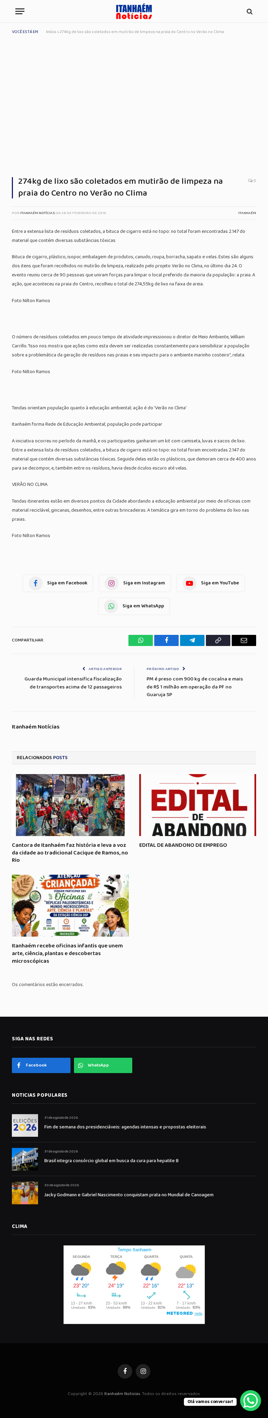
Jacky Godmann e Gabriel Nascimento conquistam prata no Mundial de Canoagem (129, 1194)
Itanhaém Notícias (37, 213)
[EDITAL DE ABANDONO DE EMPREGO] (197, 805)
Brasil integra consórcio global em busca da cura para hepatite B (111, 1160)
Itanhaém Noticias (122, 1393)
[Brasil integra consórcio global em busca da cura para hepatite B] (25, 1159)
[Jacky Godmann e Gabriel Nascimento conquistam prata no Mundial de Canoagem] (25, 1193)
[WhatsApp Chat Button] (250, 1400)
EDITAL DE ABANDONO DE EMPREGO (183, 845)
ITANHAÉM (247, 213)
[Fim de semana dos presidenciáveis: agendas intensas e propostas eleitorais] (25, 1125)
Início (51, 32)
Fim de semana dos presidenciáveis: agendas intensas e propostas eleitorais (125, 1127)
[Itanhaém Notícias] (134, 11)
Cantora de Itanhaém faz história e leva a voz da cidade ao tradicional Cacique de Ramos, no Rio (70, 853)
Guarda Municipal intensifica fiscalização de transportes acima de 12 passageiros (73, 683)
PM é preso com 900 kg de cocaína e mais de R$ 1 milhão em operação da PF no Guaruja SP (195, 687)
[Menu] (19, 11)
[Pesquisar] (249, 11)
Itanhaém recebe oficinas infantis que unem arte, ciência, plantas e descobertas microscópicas (67, 953)
